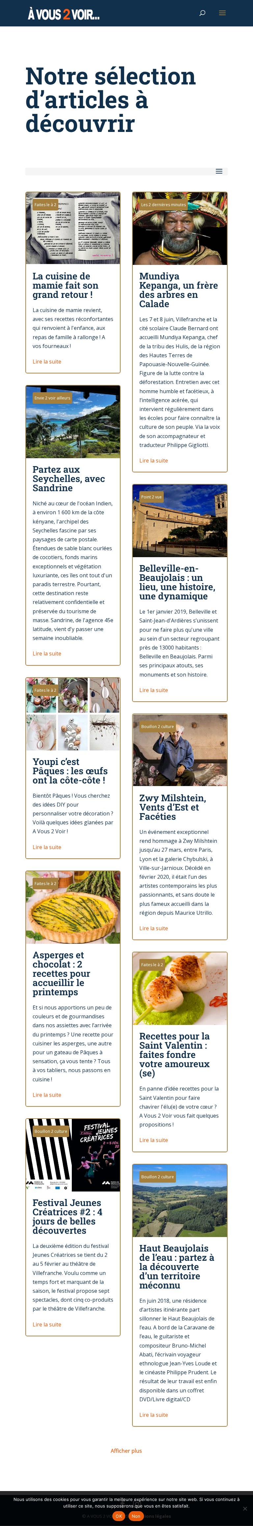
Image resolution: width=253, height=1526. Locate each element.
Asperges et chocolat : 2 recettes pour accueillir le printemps (73, 988)
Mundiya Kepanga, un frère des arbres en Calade (180, 332)
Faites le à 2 (45, 204)
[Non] (244, 1508)
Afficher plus (126, 1450)
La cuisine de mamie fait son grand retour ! (73, 282)
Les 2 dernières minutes (163, 204)
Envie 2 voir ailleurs (52, 398)
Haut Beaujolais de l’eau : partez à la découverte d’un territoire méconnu (180, 1295)
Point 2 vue (151, 497)
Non (136, 1516)
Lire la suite (47, 361)
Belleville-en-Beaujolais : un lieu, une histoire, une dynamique (180, 593)
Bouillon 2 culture (157, 726)
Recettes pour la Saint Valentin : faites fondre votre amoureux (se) (180, 1051)
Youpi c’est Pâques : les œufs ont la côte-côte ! (73, 768)
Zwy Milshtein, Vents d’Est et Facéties (180, 826)
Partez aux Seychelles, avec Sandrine (73, 525)
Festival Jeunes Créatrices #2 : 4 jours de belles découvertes (73, 1227)
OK (119, 1516)
